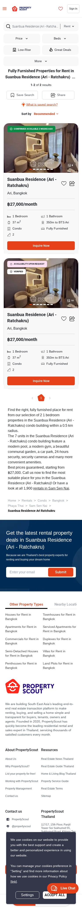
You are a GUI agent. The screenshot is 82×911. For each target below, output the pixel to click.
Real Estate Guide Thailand (57, 766)
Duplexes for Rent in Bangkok (57, 641)
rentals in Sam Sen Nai (51, 488)
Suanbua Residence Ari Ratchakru (31, 510)
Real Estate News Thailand (57, 758)
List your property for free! (20, 773)
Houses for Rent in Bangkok (18, 617)
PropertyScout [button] (20, 819)
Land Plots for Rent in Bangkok (58, 666)
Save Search (25, 95)
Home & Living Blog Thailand (58, 773)
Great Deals (62, 50)
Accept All (55, 895)
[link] (13, 882)
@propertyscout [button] (21, 826)
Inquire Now (41, 245)
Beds (57, 38)
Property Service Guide (55, 781)
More (38, 61)
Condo (42, 500)
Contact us (11, 796)
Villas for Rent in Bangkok (54, 653)
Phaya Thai (16, 506)
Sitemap (46, 796)
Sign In (73, 8)
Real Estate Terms (52, 788)
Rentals (27, 500)
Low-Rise (24, 50)
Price (19, 38)
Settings (27, 895)
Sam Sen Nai (38, 506)
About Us (10, 758)
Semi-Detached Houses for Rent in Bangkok (21, 653)
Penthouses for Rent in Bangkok (21, 666)
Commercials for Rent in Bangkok (22, 641)
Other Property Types (26, 604)
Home (12, 500)
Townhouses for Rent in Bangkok (59, 617)
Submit (60, 572)
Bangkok (58, 500)
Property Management (18, 788)
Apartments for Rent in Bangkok (21, 629)
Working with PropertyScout (21, 781)
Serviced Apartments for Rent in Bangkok (59, 629)
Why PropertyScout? (17, 766)
